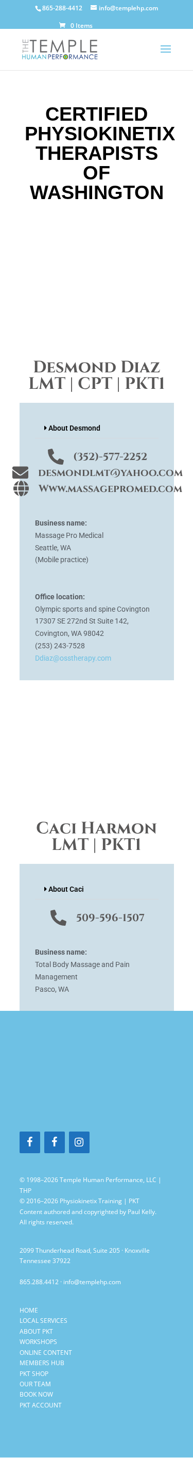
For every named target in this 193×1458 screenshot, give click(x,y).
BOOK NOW (36, 1394)
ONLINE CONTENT (46, 1352)
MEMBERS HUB (42, 1362)
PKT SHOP (34, 1373)
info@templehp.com (92, 1281)
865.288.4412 (39, 1281)
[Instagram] (79, 1142)
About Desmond (74, 428)
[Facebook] (30, 1142)
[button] (97, 428)
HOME (29, 1310)
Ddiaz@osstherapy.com (73, 658)
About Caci (66, 889)
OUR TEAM (35, 1384)
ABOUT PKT (36, 1331)
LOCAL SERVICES (43, 1320)
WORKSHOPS (38, 1341)
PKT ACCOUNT (41, 1405)
